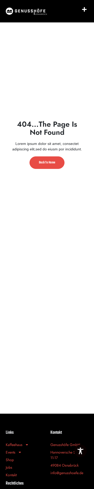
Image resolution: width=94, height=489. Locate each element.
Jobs (9, 467)
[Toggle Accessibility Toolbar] (80, 451)
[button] (84, 9)
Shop (10, 459)
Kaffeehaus (14, 444)
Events (10, 452)
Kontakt (11, 475)
